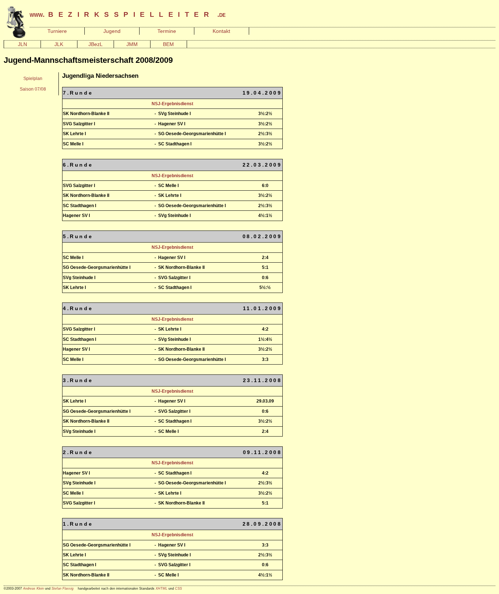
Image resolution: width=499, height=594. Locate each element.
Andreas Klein (33, 588)
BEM (168, 44)
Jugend (112, 31)
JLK (58, 44)
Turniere (57, 31)
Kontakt (221, 31)
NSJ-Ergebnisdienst (172, 103)
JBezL (95, 44)
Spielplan (32, 78)
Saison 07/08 (33, 89)
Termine (166, 31)
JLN (22, 44)
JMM (132, 44)
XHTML (161, 588)
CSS (178, 588)
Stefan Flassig (62, 588)
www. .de (128, 14)
